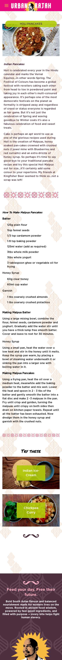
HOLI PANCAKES (31, 24)
